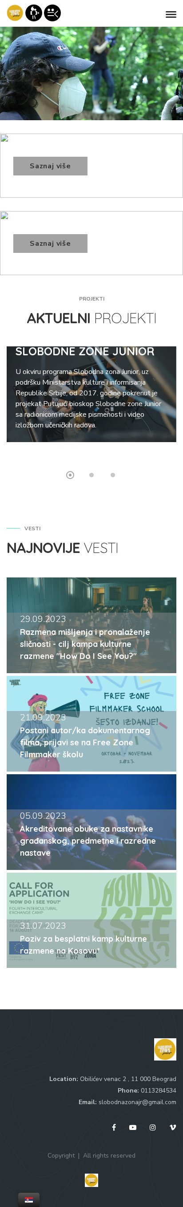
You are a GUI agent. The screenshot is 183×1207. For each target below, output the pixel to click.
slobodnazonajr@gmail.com (137, 1102)
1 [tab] (70, 475)
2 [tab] (91, 475)
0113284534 (158, 1090)
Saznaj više (50, 166)
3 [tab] (113, 475)
